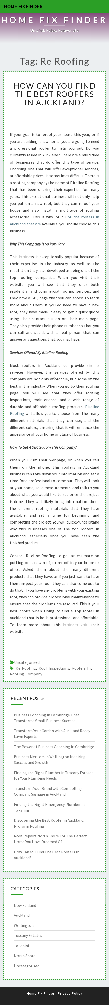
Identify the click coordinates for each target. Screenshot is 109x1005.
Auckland (22, 915)
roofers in (81, 668)
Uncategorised (27, 662)
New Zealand (25, 905)
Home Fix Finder (23, 6)
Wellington (24, 925)
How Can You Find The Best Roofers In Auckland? (54, 94)
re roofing (26, 668)
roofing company (26, 673)
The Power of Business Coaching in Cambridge (54, 746)
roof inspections (54, 668)
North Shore (24, 955)
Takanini (21, 945)
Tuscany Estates (28, 935)
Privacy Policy (70, 993)
